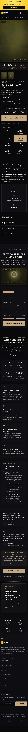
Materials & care (14, 217)
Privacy (20, 720)
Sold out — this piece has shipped (14, 118)
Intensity (6, 296)
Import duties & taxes (14, 234)
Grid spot (19, 291)
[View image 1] (4, 75)
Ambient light (7, 302)
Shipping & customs (9, 720)
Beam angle (6, 309)
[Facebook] (6, 665)
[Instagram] (2, 665)
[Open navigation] (25, 13)
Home (2, 17)
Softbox (8, 291)
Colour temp (7, 315)
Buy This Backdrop (14, 571)
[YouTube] (10, 665)
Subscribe (21, 704)
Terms (25, 720)
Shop (7, 17)
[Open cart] (20, 13)
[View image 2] (11, 75)
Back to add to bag (14, 324)
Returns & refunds (14, 228)
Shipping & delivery (14, 223)
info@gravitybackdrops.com (8, 658)
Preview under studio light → (10, 124)
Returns (3, 720)
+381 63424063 (5, 660)
